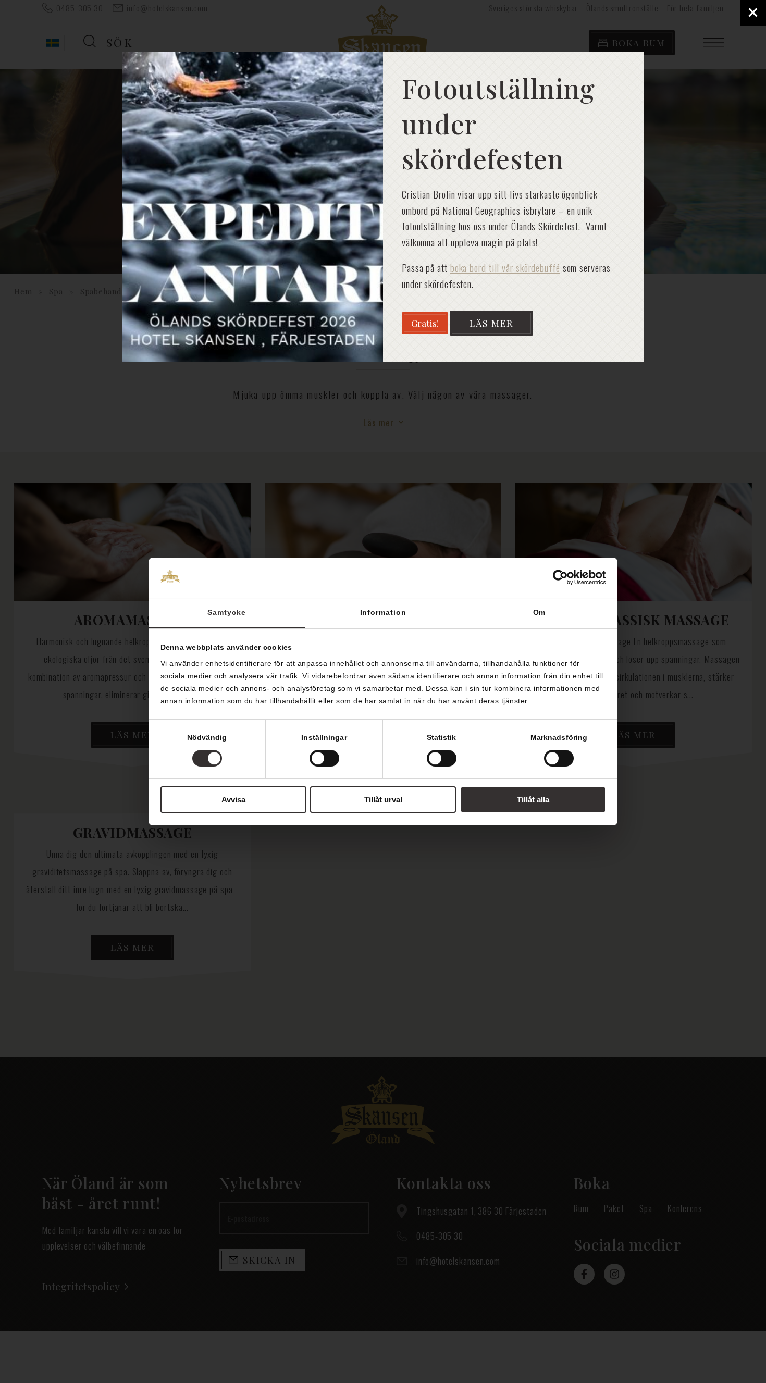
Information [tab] (383, 612)
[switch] (324, 758)
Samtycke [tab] (226, 612)
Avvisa (233, 799)
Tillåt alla (533, 799)
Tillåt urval (383, 799)
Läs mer (491, 323)
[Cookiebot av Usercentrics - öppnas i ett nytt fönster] (560, 577)
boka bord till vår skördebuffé (505, 267)
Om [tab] (539, 612)
